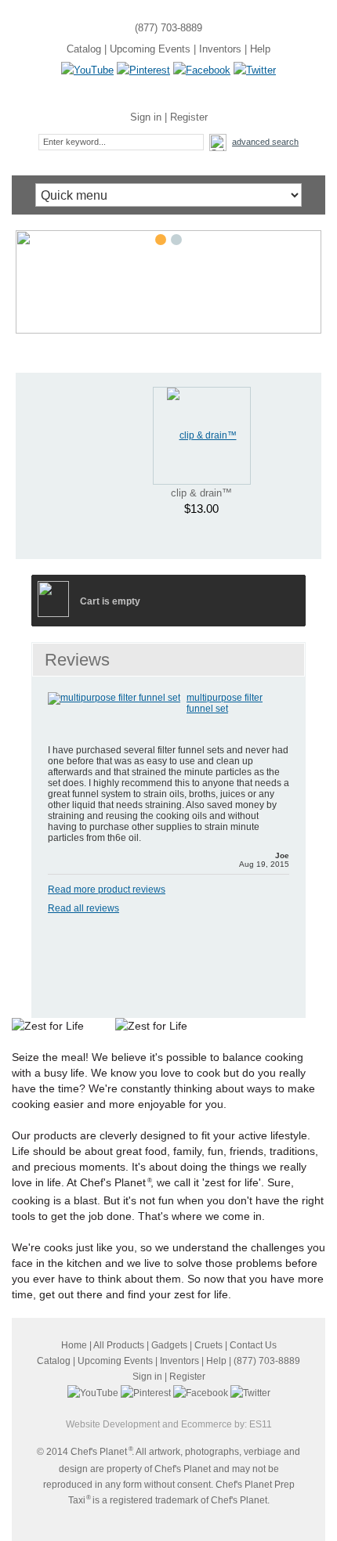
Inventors (220, 49)
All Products (118, 1345)
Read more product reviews (106, 889)
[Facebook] (201, 70)
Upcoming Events (150, 49)
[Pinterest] (143, 70)
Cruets (208, 1345)
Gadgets (169, 1345)
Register (189, 117)
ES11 (260, 1424)
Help (260, 49)
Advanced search (265, 141)
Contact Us (253, 1345)
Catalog (84, 49)
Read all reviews (83, 908)
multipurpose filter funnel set (225, 703)
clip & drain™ (201, 493)
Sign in (145, 117)
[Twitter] (255, 70)
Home (74, 1345)
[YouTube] (87, 70)
